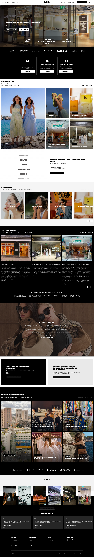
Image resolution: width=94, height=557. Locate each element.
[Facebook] (44, 479)
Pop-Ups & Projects (15, 545)
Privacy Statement (67, 553)
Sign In (90, 2)
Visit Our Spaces (12, 29)
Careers (60, 553)
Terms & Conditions (75, 553)
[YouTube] (70, 540)
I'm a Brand (63, 2)
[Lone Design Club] (47, 2)
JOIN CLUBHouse (24, 29)
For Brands (47, 71)
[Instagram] (47, 479)
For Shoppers (27, 71)
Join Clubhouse (82, 2)
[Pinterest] (49, 479)
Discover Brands (15, 540)
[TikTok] (67, 540)
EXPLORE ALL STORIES (85, 397)
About (18, 2)
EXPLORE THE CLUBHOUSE (47, 508)
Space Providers (66, 71)
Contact (31, 545)
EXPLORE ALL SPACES (86, 232)
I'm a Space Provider (71, 2)
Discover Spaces (15, 542)
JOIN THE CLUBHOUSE (85, 85)
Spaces (8, 2)
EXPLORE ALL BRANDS (86, 189)
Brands (4, 2)
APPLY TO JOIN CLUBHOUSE (57, 173)
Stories (13, 2)
